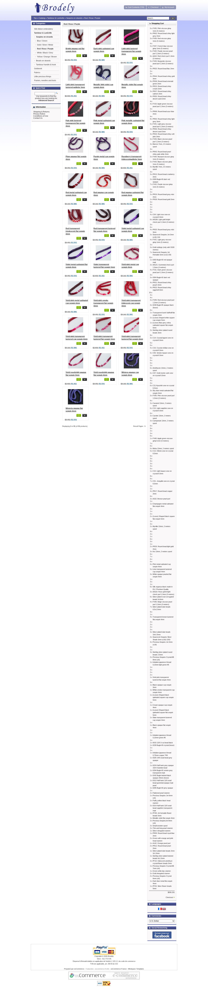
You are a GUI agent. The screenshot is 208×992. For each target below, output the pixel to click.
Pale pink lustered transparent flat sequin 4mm (75, 123)
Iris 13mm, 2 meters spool (162, 551)
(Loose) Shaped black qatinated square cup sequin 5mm (163, 697)
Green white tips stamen (162, 871)
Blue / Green (42, 41)
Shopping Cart (158, 23)
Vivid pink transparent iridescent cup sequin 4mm (131, 303)
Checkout (169, 897)
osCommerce (79, 969)
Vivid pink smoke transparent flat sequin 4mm (103, 303)
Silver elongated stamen (161, 831)
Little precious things (42, 76)
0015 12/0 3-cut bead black (163, 743)
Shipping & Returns (41, 112)
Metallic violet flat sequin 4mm (164, 818)
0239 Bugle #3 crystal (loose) (163, 745)
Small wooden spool (160, 826)
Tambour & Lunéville (55, 18)
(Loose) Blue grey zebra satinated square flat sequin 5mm (163, 325)
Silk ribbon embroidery (43, 29)
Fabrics (37, 72)
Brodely (111, 956)
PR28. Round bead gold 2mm (163, 199)
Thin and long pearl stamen (163, 828)
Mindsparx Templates (136, 969)
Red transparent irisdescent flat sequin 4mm (75, 231)
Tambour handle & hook (46, 65)
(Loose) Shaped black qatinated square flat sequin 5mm (163, 712)
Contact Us (37, 118)
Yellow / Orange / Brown (47, 57)
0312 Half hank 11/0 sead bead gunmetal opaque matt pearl (163, 783)
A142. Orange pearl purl (161, 843)
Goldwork (38, 69)
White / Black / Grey (45, 53)
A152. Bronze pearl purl (161, 499)
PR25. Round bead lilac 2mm (163, 69)
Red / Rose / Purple (92, 18)
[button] (135, 7)
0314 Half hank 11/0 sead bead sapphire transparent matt (162, 808)
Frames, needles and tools (45, 80)
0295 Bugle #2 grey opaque (163, 788)
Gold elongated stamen (161, 873)
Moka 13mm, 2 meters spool (163, 448)
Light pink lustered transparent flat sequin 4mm (131, 51)
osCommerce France (119, 969)
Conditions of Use (40, 116)
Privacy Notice (39, 114)
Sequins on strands (74, 18)
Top (35, 18)
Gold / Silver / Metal (45, 45)
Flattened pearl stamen (161, 793)
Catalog (42, 18)
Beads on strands (43, 61)
